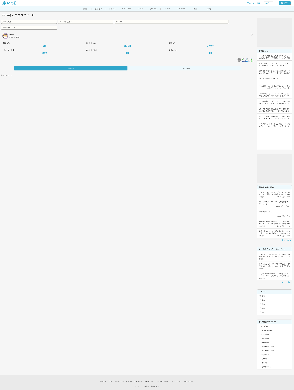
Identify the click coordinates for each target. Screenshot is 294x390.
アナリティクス (8, 28)
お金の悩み (265, 359)
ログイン (268, 3)
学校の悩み (265, 342)
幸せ (263, 312)
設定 (209, 9)
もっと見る (286, 240)
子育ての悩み (266, 355)
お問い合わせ (188, 381)
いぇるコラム (149, 381)
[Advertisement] (274, 32)
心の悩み (264, 326)
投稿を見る (7, 22)
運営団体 (129, 381)
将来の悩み (265, 363)
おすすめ (98, 9)
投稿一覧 (71, 68)
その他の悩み (266, 367)
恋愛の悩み (265, 334)
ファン (140, 9)
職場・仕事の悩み (267, 346)
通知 (195, 9)
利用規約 (103, 381)
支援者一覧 (138, 381)
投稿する (284, 3)
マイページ (181, 9)
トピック (112, 9)
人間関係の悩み (267, 330)
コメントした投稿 (184, 68)
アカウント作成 (253, 3)
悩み (263, 300)
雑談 (263, 308)
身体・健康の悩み (267, 350)
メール (167, 9)
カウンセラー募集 (161, 381)
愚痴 (263, 304)
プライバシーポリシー (116, 381)
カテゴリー (126, 9)
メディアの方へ (175, 381)
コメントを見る (65, 22)
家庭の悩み (265, 338)
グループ (154, 9)
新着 (85, 9)
